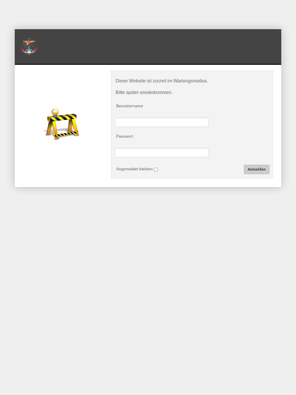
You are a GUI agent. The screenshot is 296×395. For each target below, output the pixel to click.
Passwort (124, 136)
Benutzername (129, 106)
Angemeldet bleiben (135, 169)
